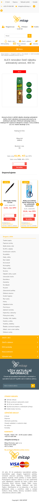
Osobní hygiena (7, 296)
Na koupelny (6, 265)
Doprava (7, 418)
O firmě (6, 416)
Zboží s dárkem (27, 41)
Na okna (5, 271)
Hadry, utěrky (7, 257)
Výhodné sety (7, 356)
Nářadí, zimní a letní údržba (11, 329)
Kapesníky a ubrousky (9, 312)
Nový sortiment (21, 44)
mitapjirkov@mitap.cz (11, 439)
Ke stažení (7, 425)
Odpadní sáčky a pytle (9, 274)
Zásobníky (6, 282)
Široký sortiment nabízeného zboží (17, 402)
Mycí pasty (6, 299)
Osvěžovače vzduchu (9, 251)
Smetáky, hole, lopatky (9, 318)
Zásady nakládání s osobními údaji (15, 423)
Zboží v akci (12, 41)
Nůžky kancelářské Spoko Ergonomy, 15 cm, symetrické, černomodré (29, 203)
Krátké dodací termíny (13, 409)
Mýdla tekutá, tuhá (8, 246)
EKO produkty (7, 347)
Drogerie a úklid (15, 54)
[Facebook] (34, 6)
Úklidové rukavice (8, 293)
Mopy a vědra (7, 268)
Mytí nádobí (6, 260)
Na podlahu (6, 254)
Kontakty (7, 428)
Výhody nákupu (11, 399)
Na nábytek (25, 54)
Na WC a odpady (8, 249)
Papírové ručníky (8, 243)
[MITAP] (19, 22)
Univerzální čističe (8, 276)
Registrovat (9, 27)
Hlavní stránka (5, 54)
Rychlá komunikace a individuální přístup (19, 406)
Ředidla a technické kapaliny (11, 326)
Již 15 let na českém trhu (14, 404)
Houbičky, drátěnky (8, 324)
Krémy (5, 301)
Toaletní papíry (7, 240)
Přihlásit (24, 27)
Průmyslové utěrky (8, 315)
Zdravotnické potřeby (9, 290)
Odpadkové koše (8, 304)
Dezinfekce (6, 279)
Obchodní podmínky (10, 421)
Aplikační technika (8, 310)
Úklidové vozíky (7, 332)
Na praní (5, 287)
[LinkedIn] (1, 11)
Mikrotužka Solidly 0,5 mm (10, 201)
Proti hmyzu (6, 307)
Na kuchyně (6, 262)
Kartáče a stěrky (8, 321)
